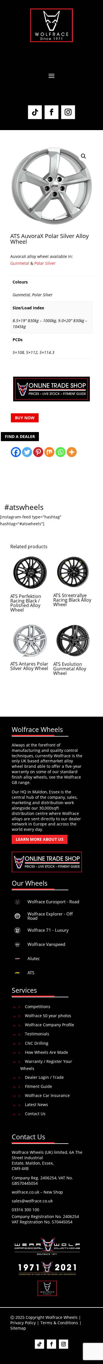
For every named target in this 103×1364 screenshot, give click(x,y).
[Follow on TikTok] (35, 112)
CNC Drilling (36, 1043)
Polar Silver (45, 263)
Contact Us (35, 1113)
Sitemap (18, 1328)
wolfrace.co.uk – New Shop (37, 1192)
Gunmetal (20, 263)
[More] (72, 452)
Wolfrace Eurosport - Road (53, 901)
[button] (83, 156)
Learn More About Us (40, 839)
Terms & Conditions (59, 1322)
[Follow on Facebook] (51, 112)
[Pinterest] (38, 452)
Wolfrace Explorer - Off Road (50, 916)
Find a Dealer (20, 436)
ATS (30, 972)
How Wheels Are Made (46, 1052)
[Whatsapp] (61, 452)
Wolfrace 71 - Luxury (48, 930)
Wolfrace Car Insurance (47, 1095)
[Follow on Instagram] (68, 112)
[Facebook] (16, 452)
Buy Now (25, 417)
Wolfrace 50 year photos (48, 1015)
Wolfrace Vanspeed (46, 944)
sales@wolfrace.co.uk (32, 1201)
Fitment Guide (38, 1086)
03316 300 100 (25, 1209)
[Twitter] (27, 452)
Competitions (37, 1006)
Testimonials (37, 1033)
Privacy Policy (23, 1322)
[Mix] (49, 452)
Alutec (33, 958)
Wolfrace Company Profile (49, 1024)
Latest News (36, 1104)
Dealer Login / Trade (44, 1077)
